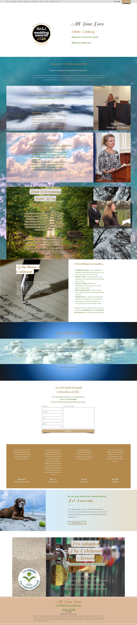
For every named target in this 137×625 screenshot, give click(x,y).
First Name (44, 406)
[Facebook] (114, 1)
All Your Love (87, 24)
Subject (44, 423)
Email (43, 417)
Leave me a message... (69, 406)
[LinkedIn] (119, 1)
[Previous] (6, 351)
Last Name (44, 411)
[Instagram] (117, 1)
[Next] (130, 351)
